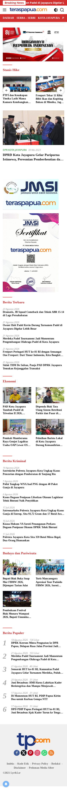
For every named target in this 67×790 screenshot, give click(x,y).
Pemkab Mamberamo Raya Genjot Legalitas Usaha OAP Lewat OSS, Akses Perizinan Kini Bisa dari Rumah (16, 442)
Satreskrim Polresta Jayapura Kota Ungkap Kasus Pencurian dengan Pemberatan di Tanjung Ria (31, 472)
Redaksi (55, 763)
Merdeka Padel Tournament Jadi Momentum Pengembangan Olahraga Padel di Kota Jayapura (31, 340)
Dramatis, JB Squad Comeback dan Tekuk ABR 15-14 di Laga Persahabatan (33, 314)
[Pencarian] (62, 10)
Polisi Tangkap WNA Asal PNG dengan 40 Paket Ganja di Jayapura (30, 486)
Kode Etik (23, 763)
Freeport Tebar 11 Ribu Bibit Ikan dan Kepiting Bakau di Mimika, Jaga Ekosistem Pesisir (49, 99)
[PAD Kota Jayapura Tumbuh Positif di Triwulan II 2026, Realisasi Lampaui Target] (17, 395)
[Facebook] (17, 753)
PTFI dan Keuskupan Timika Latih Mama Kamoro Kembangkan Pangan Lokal (15, 99)
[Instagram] (37, 753)
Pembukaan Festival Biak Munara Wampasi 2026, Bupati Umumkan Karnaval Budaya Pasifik (17, 614)
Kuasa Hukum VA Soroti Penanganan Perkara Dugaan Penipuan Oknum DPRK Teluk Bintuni (30, 526)
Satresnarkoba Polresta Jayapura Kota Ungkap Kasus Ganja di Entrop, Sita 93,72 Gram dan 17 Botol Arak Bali (33, 512)
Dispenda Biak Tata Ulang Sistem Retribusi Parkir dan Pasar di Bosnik (49, 410)
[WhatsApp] (44, 753)
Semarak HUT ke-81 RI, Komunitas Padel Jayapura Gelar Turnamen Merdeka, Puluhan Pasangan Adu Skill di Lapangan (37, 671)
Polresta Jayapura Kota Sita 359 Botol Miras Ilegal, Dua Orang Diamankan (32, 539)
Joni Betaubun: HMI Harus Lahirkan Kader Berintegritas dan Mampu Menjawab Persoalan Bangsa (36, 684)
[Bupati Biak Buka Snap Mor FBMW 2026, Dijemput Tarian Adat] (17, 567)
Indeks (10, 763)
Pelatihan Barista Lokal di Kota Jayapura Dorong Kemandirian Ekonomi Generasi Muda (50, 442)
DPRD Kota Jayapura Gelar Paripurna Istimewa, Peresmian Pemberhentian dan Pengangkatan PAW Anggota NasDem (32, 159)
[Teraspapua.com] (28, 10)
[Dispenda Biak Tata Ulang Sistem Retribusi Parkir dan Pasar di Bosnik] (50, 395)
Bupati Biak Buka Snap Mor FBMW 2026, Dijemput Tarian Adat (16, 582)
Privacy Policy (40, 763)
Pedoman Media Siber (41, 767)
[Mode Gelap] (56, 10)
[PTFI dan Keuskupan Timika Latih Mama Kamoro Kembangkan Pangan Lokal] (17, 84)
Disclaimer (20, 767)
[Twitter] (24, 753)
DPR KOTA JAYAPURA (15, 149)
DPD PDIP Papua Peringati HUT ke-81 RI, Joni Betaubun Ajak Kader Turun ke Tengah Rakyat (36, 711)
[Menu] (5, 10)
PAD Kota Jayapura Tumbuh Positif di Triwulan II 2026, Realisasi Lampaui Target (14, 410)
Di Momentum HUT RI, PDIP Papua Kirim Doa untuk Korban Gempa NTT (36, 697)
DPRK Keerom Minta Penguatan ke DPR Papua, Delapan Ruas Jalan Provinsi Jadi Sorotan (34, 644)
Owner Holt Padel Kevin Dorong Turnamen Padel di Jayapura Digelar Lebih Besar (32, 327)
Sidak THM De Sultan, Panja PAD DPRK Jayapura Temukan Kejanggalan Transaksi (32, 367)
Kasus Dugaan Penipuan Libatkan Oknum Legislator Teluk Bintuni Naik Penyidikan (33, 499)
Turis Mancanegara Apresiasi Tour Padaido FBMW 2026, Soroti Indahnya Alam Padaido (49, 582)
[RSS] (51, 753)
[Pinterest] (31, 753)
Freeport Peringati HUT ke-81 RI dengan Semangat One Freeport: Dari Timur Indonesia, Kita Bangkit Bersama (32, 353)
